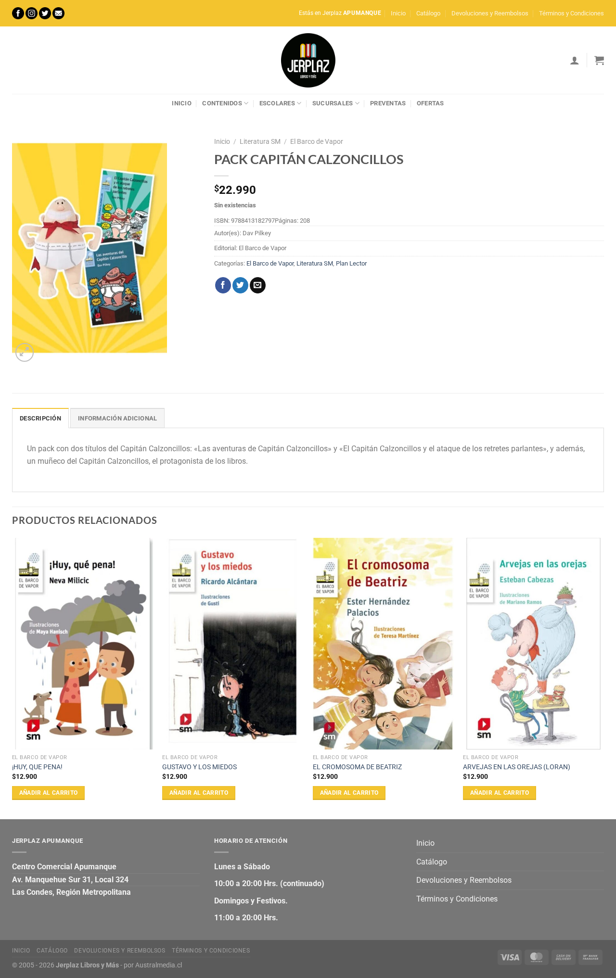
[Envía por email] (258, 285)
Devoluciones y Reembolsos (489, 13)
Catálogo (428, 13)
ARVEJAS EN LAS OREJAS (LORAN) (516, 767)
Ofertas (430, 103)
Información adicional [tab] (117, 418)
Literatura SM (260, 141)
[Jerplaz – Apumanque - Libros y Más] (308, 60)
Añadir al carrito (48, 792)
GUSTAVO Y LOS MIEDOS (199, 767)
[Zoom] (24, 352)
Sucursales (332, 103)
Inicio (398, 13)
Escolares (277, 103)
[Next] (603, 677)
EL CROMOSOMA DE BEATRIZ (357, 767)
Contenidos (222, 103)
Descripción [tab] (40, 418)
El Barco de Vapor (316, 141)
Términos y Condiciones (571, 13)
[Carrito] (599, 60)
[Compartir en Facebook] (223, 285)
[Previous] (12, 677)
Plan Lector (351, 263)
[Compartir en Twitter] (240, 285)
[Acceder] (574, 60)
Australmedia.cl (158, 965)
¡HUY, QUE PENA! (37, 767)
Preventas (388, 103)
